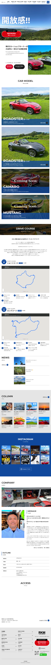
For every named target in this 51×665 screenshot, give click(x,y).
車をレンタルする (14, 33)
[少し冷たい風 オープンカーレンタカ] (44, 450)
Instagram (43, 648)
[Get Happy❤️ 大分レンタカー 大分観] (15, 450)
